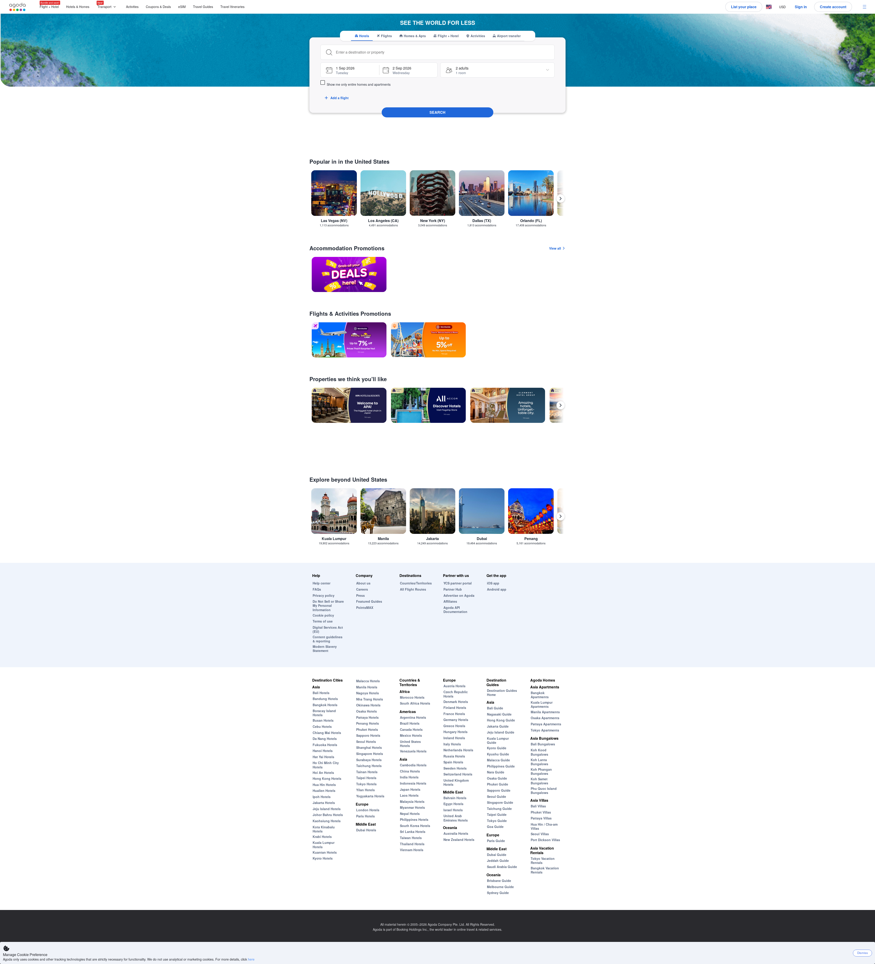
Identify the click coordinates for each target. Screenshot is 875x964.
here (251, 959)
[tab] (362, 36)
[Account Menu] (865, 7)
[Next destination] (560, 198)
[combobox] (443, 52)
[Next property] (560, 405)
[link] (349, 274)
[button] (108, 7)
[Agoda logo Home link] (17, 7)
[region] (437, 200)
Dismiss (862, 953)
